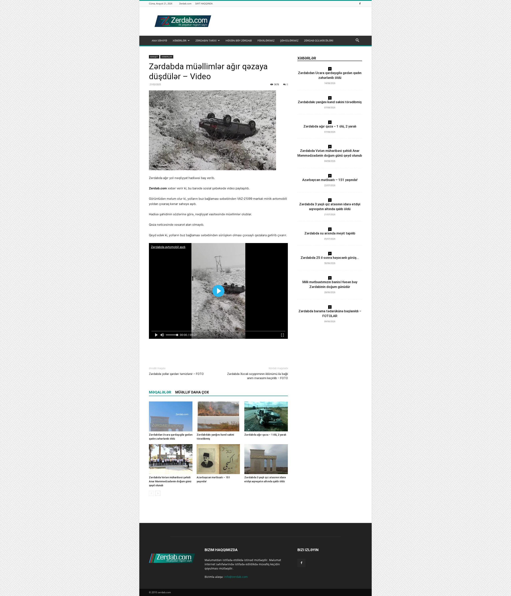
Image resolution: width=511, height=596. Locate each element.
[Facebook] (360, 3)
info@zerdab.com (236, 577)
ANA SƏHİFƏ (159, 40)
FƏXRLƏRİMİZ (265, 40)
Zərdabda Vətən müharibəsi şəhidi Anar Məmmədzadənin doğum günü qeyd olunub (170, 481)
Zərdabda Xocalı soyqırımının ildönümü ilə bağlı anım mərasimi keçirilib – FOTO (257, 376)
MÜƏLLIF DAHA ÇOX (192, 392)
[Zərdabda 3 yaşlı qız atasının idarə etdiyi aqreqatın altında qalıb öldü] (266, 459)
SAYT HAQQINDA (204, 3)
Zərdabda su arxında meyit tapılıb (329, 233)
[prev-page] (151, 493)
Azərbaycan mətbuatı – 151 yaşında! (330, 180)
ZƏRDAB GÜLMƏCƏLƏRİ (318, 40)
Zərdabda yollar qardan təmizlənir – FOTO (176, 374)
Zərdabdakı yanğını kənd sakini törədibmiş (330, 102)
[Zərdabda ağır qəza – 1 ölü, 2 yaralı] (266, 416)
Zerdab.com (185, 3)
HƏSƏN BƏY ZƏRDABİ (239, 40)
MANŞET (154, 56)
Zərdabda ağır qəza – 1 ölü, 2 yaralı (265, 434)
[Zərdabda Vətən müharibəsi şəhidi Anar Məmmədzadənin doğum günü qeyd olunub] (170, 459)
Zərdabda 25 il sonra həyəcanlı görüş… (330, 258)
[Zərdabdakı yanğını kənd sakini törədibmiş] (218, 416)
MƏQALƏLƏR (160, 392)
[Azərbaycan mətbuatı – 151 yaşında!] (218, 459)
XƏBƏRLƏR (179, 40)
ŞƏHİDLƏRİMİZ (289, 40)
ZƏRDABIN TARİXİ (206, 40)
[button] (357, 41)
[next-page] (157, 493)
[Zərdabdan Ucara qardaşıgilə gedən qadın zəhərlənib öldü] (170, 416)
